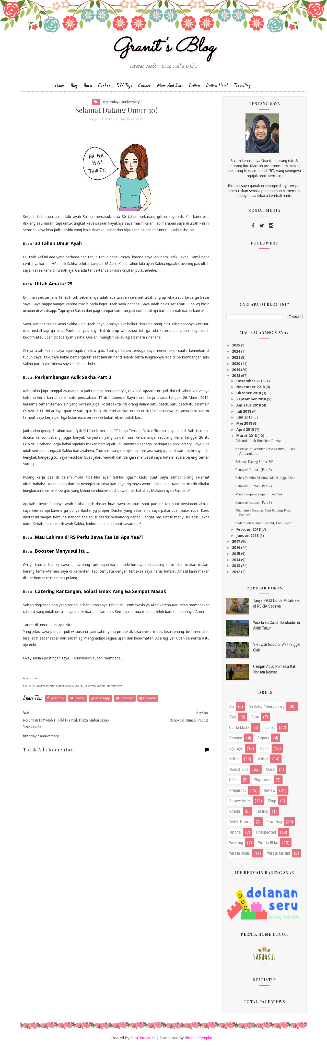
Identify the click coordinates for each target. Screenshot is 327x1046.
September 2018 (251, 399)
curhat (269, 727)
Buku (88, 86)
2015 (236, 553)
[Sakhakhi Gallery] (264, 955)
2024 (236, 351)
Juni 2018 (244, 417)
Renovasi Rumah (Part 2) (253, 486)
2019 (236, 369)
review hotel (240, 800)
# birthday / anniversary (121, 101)
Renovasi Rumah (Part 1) (253, 502)
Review (194, 86)
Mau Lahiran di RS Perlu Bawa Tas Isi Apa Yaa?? (89, 537)
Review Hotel (217, 86)
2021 (236, 357)
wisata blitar (268, 842)
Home (60, 86)
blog (232, 717)
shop (272, 800)
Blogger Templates (200, 1037)
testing (262, 811)
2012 (236, 571)
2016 (236, 547)
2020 (236, 363)
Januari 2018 (248, 535)
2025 (236, 345)
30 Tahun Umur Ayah (58, 243)
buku (255, 717)
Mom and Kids (170, 86)
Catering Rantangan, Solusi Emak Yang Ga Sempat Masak (100, 591)
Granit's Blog (164, 46)
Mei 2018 (244, 423)
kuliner (234, 759)
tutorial (235, 832)
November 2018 (251, 386)
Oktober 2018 (249, 392)
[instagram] (271, 225)
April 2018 (245, 429)
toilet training (240, 821)
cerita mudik (239, 727)
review (269, 790)
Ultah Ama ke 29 (53, 284)
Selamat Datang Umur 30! (254, 462)
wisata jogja (239, 853)
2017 (236, 541)
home (265, 748)
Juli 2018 (244, 411)
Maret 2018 (247, 435)
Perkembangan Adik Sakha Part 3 (73, 377)
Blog (74, 86)
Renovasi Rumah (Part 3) (253, 470)
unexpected (266, 832)
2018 (236, 375)
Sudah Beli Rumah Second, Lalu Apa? (263, 523)
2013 (236, 565)
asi (231, 706)
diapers (263, 738)
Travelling (242, 86)
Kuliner (144, 86)
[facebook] (253, 225)
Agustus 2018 (249, 405)
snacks (235, 811)
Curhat (104, 86)
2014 (236, 559)
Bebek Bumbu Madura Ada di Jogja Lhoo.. (266, 478)
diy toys (236, 748)
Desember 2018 (250, 380)
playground (263, 779)
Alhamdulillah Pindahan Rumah (258, 441)
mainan (262, 759)
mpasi (270, 769)
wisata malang (278, 853)
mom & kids (238, 769)
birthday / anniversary (266, 706)
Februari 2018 (249, 529)
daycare (235, 738)
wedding (236, 842)
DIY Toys (124, 86)
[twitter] (261, 225)
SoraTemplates (143, 1037)
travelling (274, 821)
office (234, 779)
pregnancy (237, 790)
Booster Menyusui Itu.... (63, 551)
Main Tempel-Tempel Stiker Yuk (259, 494)
